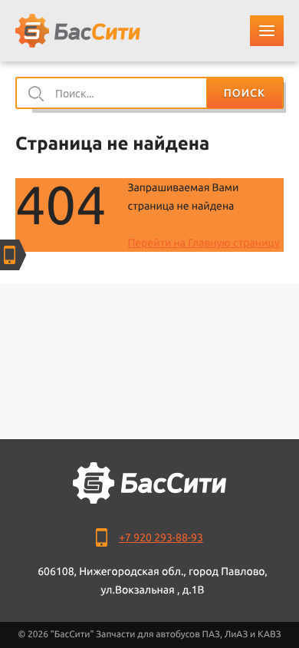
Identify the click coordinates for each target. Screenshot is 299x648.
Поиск (244, 93)
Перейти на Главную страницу (203, 242)
